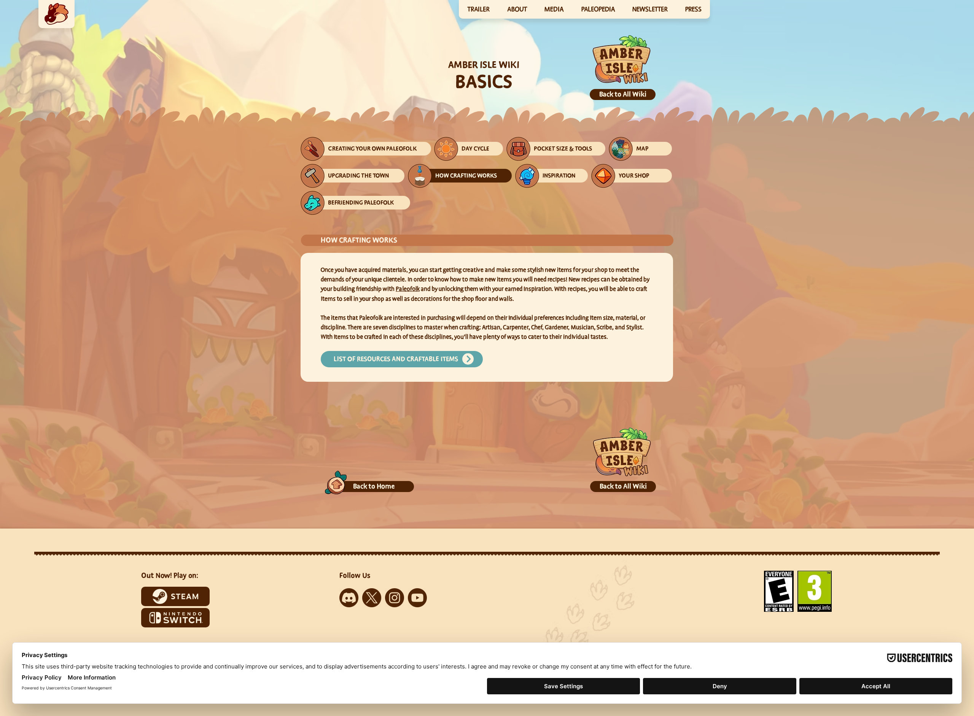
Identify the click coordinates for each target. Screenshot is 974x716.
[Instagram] (394, 597)
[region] (56, 14)
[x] (371, 597)
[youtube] (417, 597)
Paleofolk (408, 289)
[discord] (348, 597)
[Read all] (468, 359)
